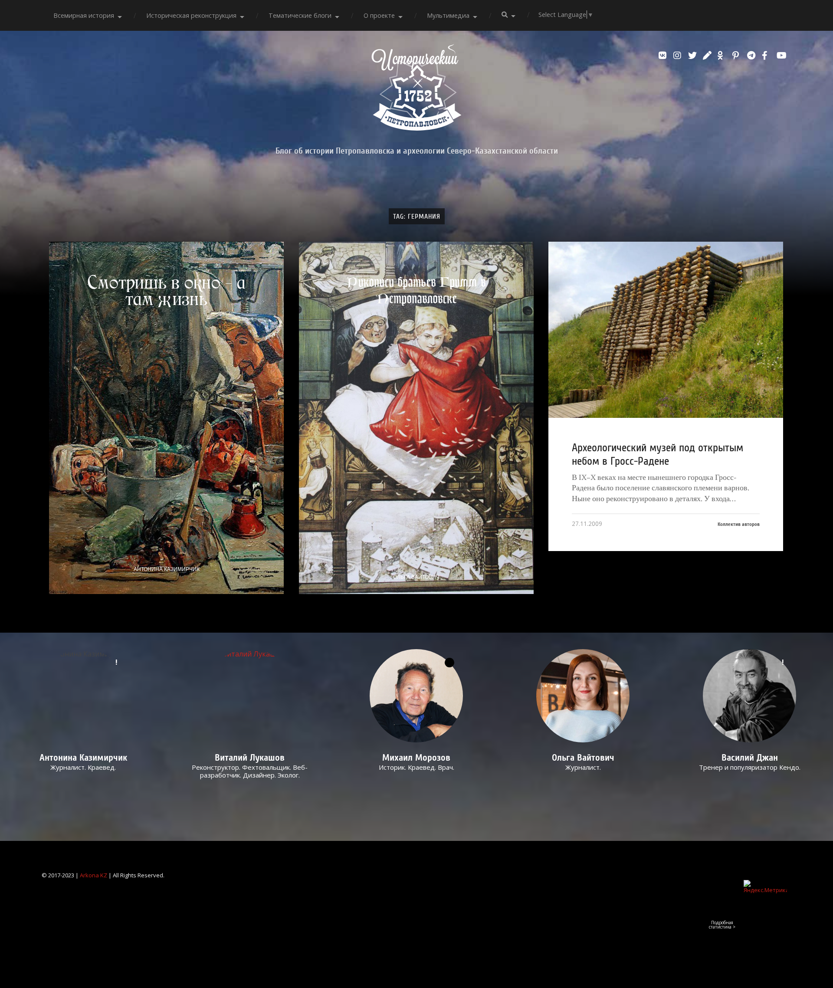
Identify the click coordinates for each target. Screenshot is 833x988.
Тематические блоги (300, 15)
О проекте (379, 15)
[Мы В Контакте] (664, 55)
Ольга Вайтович (416, 577)
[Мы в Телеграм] (752, 55)
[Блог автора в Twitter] (693, 55)
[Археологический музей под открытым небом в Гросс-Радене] (665, 330)
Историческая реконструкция (191, 15)
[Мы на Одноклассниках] (723, 55)
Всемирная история (83, 15)
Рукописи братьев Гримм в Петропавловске (416, 290)
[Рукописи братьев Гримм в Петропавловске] (416, 418)
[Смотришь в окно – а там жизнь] (166, 418)
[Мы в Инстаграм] (678, 55)
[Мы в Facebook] (767, 55)
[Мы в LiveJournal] (708, 55)
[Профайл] (250, 695)
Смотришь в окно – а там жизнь (167, 291)
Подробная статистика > (722, 924)
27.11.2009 (587, 523)
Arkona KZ (93, 875)
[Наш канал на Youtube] (782, 55)
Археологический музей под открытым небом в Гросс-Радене (657, 454)
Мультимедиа (448, 15)
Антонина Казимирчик (167, 569)
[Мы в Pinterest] (737, 55)
